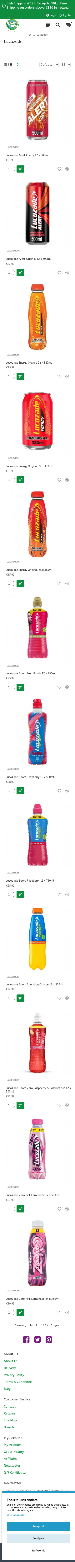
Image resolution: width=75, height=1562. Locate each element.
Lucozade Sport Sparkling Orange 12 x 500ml (34, 984)
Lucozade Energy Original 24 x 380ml (29, 570)
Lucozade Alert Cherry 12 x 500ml (27, 155)
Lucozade (13, 147)
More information (16, 1515)
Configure (38, 1538)
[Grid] (5, 65)
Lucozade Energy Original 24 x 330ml (29, 466)
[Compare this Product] (67, 169)
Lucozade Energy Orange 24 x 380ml (29, 362)
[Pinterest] (49, 1339)
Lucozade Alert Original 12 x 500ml (28, 259)
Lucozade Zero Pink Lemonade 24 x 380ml (32, 1298)
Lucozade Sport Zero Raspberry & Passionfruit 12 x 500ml (38, 1090)
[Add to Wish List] (59, 169)
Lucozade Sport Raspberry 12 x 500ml (30, 777)
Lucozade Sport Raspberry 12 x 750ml (30, 880)
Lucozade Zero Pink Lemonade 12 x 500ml (32, 1195)
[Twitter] (37, 1339)
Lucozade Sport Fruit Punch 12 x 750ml (31, 673)
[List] (10, 65)
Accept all (38, 1526)
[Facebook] (26, 1339)
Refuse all (38, 1550)
